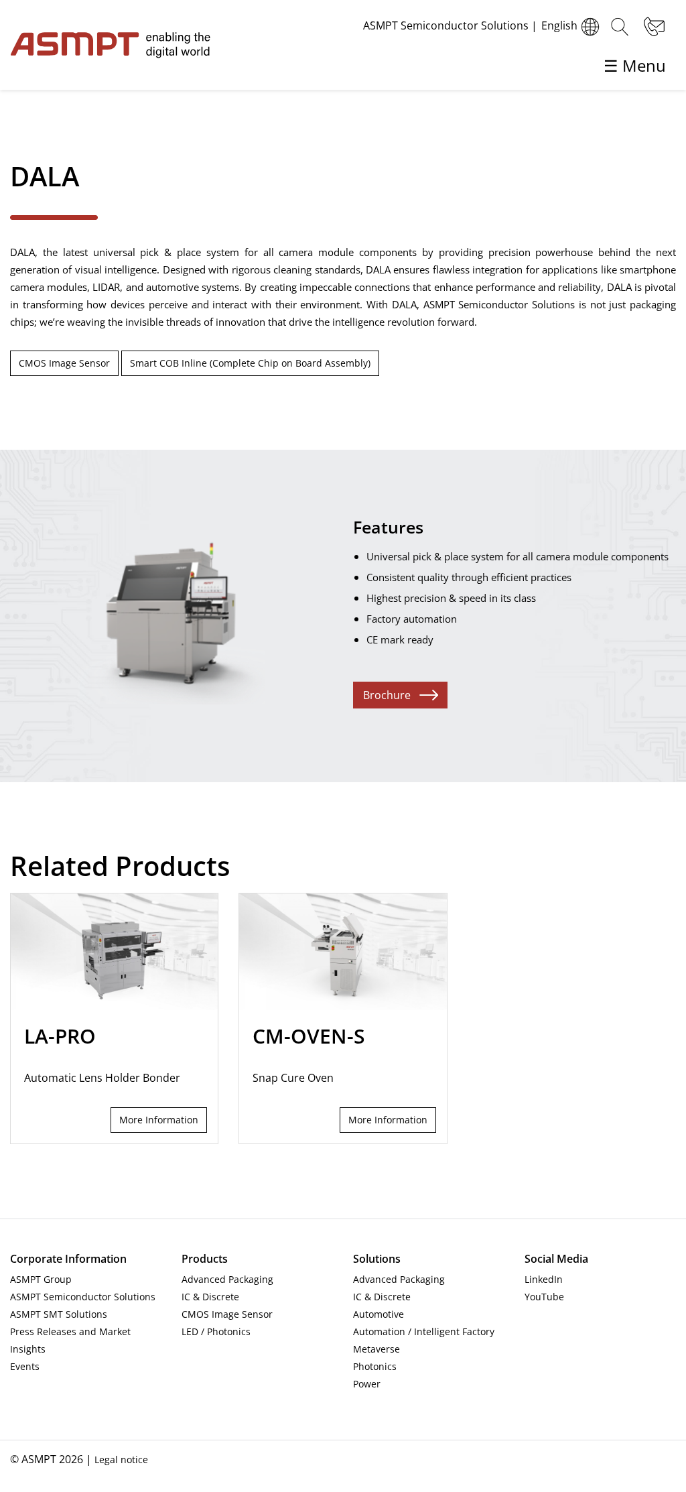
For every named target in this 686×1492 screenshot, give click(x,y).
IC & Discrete (210, 1296)
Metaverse (376, 1349)
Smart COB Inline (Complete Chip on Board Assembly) (250, 363)
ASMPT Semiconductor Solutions (82, 1296)
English (559, 25)
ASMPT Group (41, 1279)
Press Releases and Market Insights (70, 1340)
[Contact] (652, 26)
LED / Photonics (216, 1331)
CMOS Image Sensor (64, 363)
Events (25, 1366)
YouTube (544, 1296)
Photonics (375, 1366)
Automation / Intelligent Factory (423, 1331)
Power (367, 1383)
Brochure (387, 695)
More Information (158, 1119)
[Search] (619, 26)
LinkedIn (544, 1279)
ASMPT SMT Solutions (58, 1314)
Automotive (378, 1314)
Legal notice (121, 1459)
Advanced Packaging (227, 1279)
